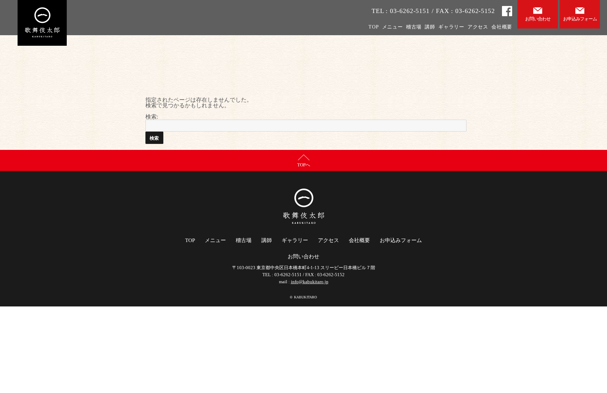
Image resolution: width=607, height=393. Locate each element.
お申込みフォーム (401, 240)
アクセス (478, 27)
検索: (151, 117)
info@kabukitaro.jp (309, 281)
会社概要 (501, 27)
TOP (373, 27)
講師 (430, 27)
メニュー (392, 27)
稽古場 (414, 27)
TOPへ (303, 164)
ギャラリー (451, 27)
